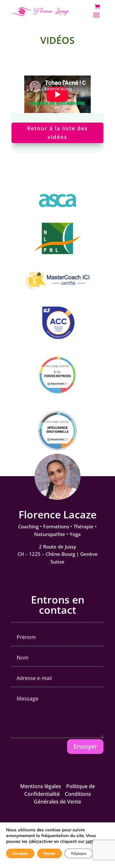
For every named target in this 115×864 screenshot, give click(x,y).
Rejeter (49, 853)
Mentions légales (40, 786)
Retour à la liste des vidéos (57, 132)
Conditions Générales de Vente (62, 797)
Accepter (20, 853)
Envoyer (85, 746)
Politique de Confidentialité (59, 790)
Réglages (79, 853)
